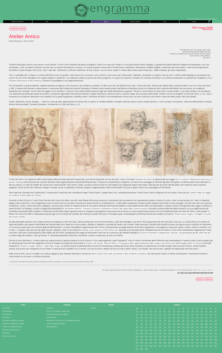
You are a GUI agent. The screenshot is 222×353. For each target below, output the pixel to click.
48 (188, 315)
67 (192, 318)
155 (183, 334)
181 (137, 340)
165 (146, 337)
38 (141, 315)
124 (206, 327)
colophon (193, 21)
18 (215, 309)
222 (160, 346)
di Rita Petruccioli (99, 230)
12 (192, 309)
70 (206, 318)
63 (174, 318)
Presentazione (52, 327)
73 (137, 321)
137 (183, 330)
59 (155, 318)
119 (183, 327)
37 (137, 315)
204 (160, 343)
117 (174, 327)
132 (160, 330)
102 (188, 324)
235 (137, 349)
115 (164, 327)
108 (215, 324)
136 (178, 330)
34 (206, 312)
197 (211, 340)
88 (206, 321)
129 (146, 330)
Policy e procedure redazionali (58, 311)
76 (151, 321)
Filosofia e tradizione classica (13, 324)
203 (155, 343)
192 (188, 340)
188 (169, 340)
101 (183, 324)
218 (141, 346)
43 (165, 315)
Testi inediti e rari (9, 336)
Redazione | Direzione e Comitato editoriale (63, 320)
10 (183, 309)
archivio (76, 21)
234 (215, 346)
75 (146, 321)
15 (206, 309)
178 (206, 337)
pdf (137, 309)
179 (211, 337)
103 (192, 324)
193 (192, 340)
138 (188, 330)
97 (165, 324)
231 (201, 346)
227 (183, 346)
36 (215, 312)
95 (155, 324)
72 (215, 318)
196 (206, 340)
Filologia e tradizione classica (13, 320)
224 (169, 346)
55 (137, 318)
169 (164, 337)
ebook (22, 29)
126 (215, 327)
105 (201, 324)
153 (174, 334)
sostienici (50, 308)
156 (188, 334)
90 (215, 321)
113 (155, 327)
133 (164, 330)
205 (164, 343)
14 (202, 309)
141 (201, 330)
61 (165, 318)
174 (188, 337)
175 (192, 337)
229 (192, 346)
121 (192, 327)
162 (215, 334)
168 (160, 337)
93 (146, 324)
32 (197, 312)
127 (137, 330)
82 (178, 321)
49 (192, 315)
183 (146, 340)
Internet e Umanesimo (11, 330)
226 (178, 346)
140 (197, 330)
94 (151, 324)
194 (197, 340)
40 (151, 315)
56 (141, 318)
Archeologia (7, 311)
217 (137, 346)
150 (160, 334)
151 (164, 334)
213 (201, 343)
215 (211, 343)
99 (174, 324)
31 (192, 312)
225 (174, 346)
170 (169, 337)
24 (160, 312)
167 (155, 337)
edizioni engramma (135, 21)
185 (155, 340)
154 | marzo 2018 (202, 27)
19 (137, 312)
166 (151, 337)
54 (215, 315)
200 (141, 343)
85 (192, 321)
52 (206, 315)
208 (178, 343)
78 (160, 321)
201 (146, 343)
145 (137, 334)
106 (206, 324)
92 (141, 324)
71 (211, 318)
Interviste (6, 333)
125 (211, 327)
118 (178, 327)
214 (206, 343)
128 (141, 330)
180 (215, 337)
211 (192, 343)
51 (202, 315)
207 (174, 343)
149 (155, 334)
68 (197, 318)
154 (178, 334)
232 (206, 346)
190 (178, 340)
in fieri (164, 21)
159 (201, 334)
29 (183, 312)
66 (188, 318)
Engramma (111, 9)
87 (202, 321)
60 (160, 318)
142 (206, 330)
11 (188, 309)
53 (211, 315)
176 (197, 337)
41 (155, 315)
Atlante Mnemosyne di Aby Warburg (26, 81)
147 (146, 334)
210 (188, 343)
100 (178, 324)
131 (155, 330)
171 (174, 337)
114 (160, 327)
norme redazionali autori (56, 324)
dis (91, 243)
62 (169, 318)
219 (146, 346)
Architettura (7, 314)
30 (188, 312)
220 (150, 346)
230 (197, 346)
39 (146, 315)
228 (187, 346)
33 (201, 312)
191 (183, 340)
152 (169, 334)
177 (201, 337)
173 (183, 337)
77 (155, 321)
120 (188, 327)
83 (183, 321)
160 (206, 334)
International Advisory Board (57, 314)
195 (201, 340)
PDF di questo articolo (204, 270)
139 (192, 330)
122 (197, 327)
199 (137, 343)
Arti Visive (6, 317)
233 (211, 346)
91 (137, 324)
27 (174, 312)
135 (174, 330)
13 (197, 309)
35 (211, 312)
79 (165, 321)
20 (141, 312)
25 (165, 312)
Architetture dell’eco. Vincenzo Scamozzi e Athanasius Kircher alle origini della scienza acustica (106, 208)
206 (169, 343)
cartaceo (14, 29)
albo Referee (51, 317)
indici (47, 21)
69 (202, 318)
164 (141, 337)
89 (211, 321)
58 (151, 318)
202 (150, 343)
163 (137, 337)
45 (174, 315)
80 (169, 321)
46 (178, 315)
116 (169, 327)
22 (151, 312)
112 (151, 327)
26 (169, 312)
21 (146, 312)
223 (164, 346)
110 (141, 327)
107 (211, 324)
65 (183, 318)
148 (151, 334)
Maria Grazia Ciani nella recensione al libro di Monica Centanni (118, 254)
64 (178, 318)
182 (141, 340)
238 (146, 349)
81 (174, 321)
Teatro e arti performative (12, 327)
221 (155, 346)
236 (141, 349)
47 (183, 315)
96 (160, 324)
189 (174, 340)
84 (188, 321)
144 (215, 330)
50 (197, 315)
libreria (106, 21)
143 (211, 330)
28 (178, 312)
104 (197, 324)
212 (197, 343)
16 (211, 309)
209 (183, 343)
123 (201, 327)
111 (146, 327)
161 (211, 334)
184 (151, 340)
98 (169, 324)
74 (141, 321)
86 (197, 321)
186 (160, 340)
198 (215, 340)
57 (146, 318)
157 (192, 334)
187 (164, 340)
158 (197, 334)
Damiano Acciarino (144, 179)
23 (155, 312)
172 (178, 337)
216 (215, 343)
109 (137, 327)
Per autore (6, 308)
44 (169, 315)
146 (141, 334)
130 (151, 330)
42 (160, 315)
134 (169, 330)
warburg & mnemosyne (17, 21)
